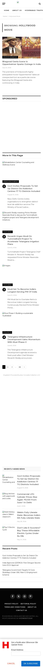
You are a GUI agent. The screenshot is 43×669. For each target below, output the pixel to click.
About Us (32, 607)
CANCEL (11, 664)
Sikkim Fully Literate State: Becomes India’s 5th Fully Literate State (28, 515)
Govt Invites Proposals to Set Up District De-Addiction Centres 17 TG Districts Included (23, 188)
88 (20, 367)
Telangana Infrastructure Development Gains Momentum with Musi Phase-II (23, 339)
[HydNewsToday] (21, 3)
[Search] (39, 3)
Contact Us (21, 610)
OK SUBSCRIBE (31, 664)
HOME (6, 10)
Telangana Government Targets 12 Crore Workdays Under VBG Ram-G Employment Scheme (19, 572)
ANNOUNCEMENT (10, 181)
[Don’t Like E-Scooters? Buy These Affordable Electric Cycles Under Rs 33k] (8, 530)
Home (5, 16)
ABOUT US (17, 10)
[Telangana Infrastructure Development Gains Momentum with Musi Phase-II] (21, 323)
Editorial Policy (28, 604)
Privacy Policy (11, 604)
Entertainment (10, 57)
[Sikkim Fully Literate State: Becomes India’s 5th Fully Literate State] (8, 515)
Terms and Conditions (14, 607)
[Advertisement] (21, 125)
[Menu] (3, 3)
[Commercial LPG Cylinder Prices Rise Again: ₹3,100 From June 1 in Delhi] (8, 497)
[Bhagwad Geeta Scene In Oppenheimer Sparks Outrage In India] (21, 47)
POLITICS (7, 332)
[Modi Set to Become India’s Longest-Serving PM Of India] (21, 275)
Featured (7, 232)
